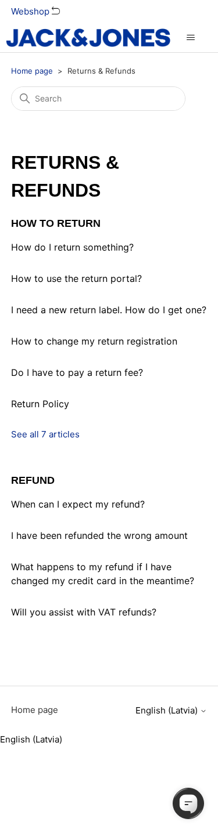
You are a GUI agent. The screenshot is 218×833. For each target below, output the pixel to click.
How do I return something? (72, 247)
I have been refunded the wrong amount (99, 535)
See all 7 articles (45, 434)
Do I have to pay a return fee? (77, 372)
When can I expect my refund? (78, 504)
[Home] (88, 37)
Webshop (31, 11)
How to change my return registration (94, 341)
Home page (32, 70)
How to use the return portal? (76, 278)
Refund (33, 480)
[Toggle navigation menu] (191, 37)
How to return (56, 223)
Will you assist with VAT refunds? (83, 612)
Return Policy (40, 404)
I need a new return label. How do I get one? (108, 310)
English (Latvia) (167, 710)
